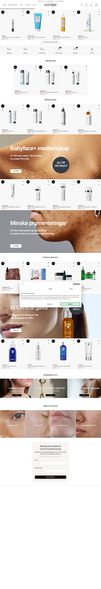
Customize (49, 304)
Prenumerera (50, 477)
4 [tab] (97, 9)
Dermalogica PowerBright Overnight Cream (89, 207)
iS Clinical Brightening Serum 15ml (35, 366)
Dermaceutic (81, 36)
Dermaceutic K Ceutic (83, 37)
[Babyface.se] (50, 5)
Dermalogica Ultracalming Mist (61, 131)
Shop (4, 5)
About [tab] (71, 288)
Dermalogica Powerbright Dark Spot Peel (12, 207)
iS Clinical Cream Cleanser (84, 366)
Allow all (70, 304)
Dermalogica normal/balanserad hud (49, 92)
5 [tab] (99, 9)
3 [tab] (96, 9)
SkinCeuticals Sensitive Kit (84, 288)
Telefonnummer (38, 467)
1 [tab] (92, 9)
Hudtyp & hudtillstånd (13, 5)
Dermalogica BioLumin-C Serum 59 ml (87, 131)
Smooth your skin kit (7, 288)
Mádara (4, 36)
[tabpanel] (50, 9)
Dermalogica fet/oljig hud (21, 92)
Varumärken (28, 5)
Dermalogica (18, 91)
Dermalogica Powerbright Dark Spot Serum (38, 207)
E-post (36, 460)
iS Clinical (4, 365)
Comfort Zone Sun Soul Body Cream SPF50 (63, 37)
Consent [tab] (30, 288)
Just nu (21, 5)
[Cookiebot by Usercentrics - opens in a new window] (74, 284)
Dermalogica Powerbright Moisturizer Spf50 (64, 207)
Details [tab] (50, 288)
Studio (34, 5)
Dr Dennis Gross (6, 287)
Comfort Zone (30, 36)
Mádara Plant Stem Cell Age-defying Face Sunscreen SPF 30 (16, 37)
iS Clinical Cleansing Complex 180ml (61, 366)
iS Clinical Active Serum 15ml (9, 366)
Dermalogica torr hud (70, 92)
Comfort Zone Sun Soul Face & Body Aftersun (38, 37)
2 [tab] (94, 9)
